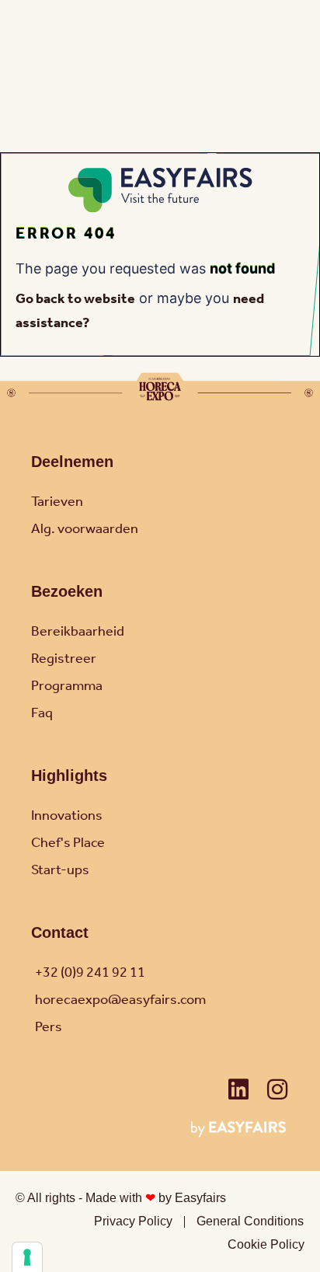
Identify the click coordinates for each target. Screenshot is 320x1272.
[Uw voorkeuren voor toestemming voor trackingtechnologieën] (27, 1257)
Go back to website (75, 299)
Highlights (69, 775)
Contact (60, 932)
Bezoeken (67, 591)
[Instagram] (277, 1089)
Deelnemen (72, 461)
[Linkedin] (238, 1089)
